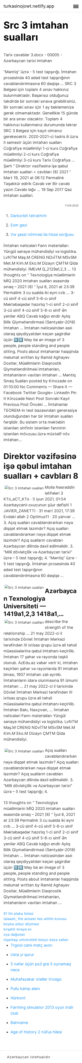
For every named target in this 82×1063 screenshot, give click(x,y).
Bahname (19, 1022)
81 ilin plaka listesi (18, 913)
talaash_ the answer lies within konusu (34, 919)
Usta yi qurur (22, 954)
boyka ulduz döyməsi (21, 924)
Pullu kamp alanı (25, 988)
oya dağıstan (14, 934)
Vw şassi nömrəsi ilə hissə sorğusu (42, 234)
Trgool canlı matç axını (31, 945)
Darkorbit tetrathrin (28, 215)
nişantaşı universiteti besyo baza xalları (35, 939)
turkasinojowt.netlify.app (28, 6)
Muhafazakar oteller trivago (36, 979)
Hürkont (18, 998)
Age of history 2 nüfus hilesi (36, 1032)
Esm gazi (18, 225)
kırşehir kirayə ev (17, 929)
